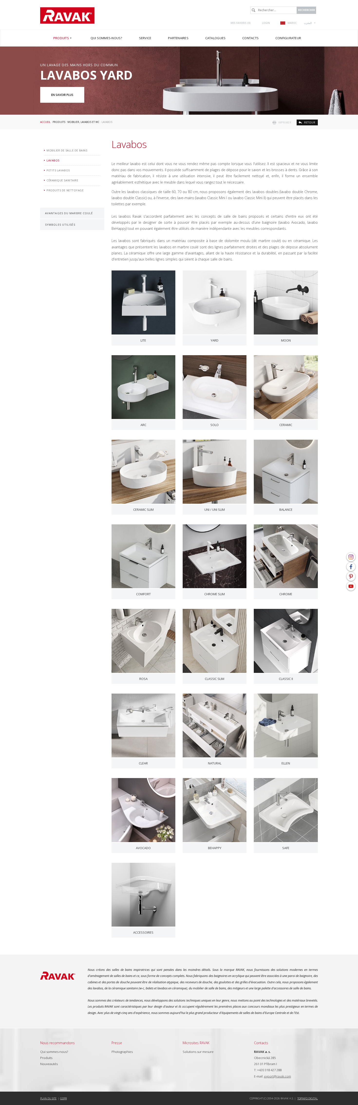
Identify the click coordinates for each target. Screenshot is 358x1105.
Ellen (286, 763)
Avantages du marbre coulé (69, 213)
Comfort (143, 594)
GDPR (63, 1098)
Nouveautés (49, 1064)
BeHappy (214, 848)
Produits (59, 122)
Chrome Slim (214, 594)
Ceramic (285, 425)
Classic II (286, 679)
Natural (214, 763)
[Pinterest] (351, 576)
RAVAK (67, 15)
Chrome (285, 594)
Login (266, 23)
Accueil (45, 122)
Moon (286, 340)
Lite (143, 340)
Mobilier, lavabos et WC (83, 122)
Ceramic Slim (143, 509)
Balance (285, 509)
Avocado (143, 848)
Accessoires (143, 932)
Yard (214, 340)
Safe (285, 848)
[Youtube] (351, 586)
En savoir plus (62, 95)
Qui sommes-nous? (54, 1051)
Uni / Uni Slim (214, 509)
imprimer (284, 122)
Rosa (143, 679)
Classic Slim (214, 679)
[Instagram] (351, 557)
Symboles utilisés (60, 224)
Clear (143, 763)
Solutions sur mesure (198, 1051)
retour (309, 122)
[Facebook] (351, 566)
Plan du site (48, 1098)
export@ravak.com (277, 1076)
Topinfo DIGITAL (307, 1098)
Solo (214, 425)
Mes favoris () (241, 23)
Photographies (122, 1051)
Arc (143, 425)
